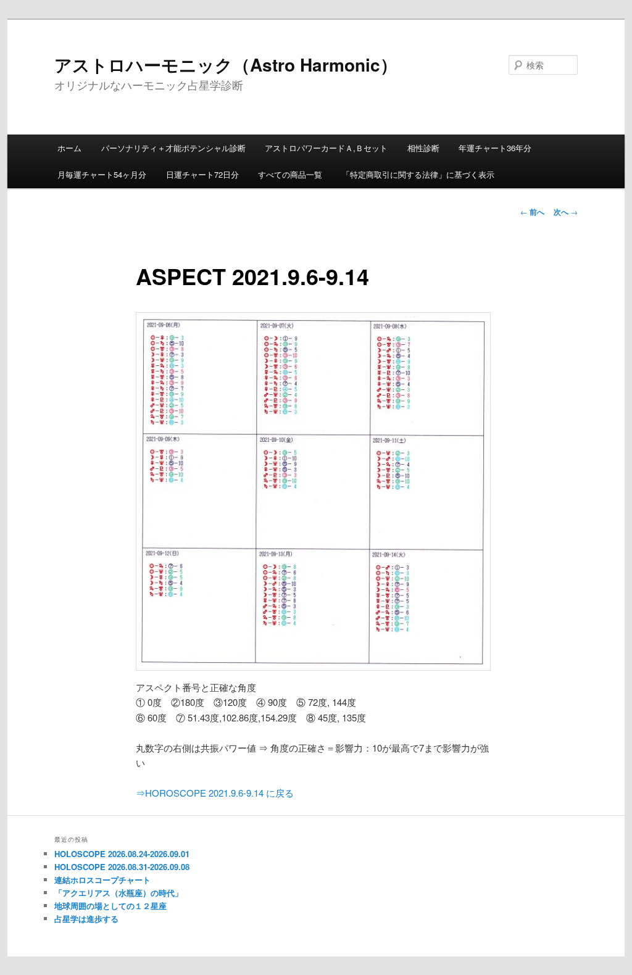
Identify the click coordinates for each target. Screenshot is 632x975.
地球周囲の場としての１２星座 (110, 905)
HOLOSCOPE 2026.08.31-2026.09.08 (121, 867)
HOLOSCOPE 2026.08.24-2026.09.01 (121, 854)
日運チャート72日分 (202, 174)
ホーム (69, 148)
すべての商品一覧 (290, 174)
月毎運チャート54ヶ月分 (101, 174)
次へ (566, 211)
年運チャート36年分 (495, 148)
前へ (532, 211)
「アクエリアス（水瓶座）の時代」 (118, 892)
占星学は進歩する (86, 918)
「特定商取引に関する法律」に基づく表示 (418, 174)
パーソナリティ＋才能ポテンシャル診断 (173, 148)
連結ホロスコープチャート (102, 880)
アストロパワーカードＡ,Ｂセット (326, 148)
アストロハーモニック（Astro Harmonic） (225, 64)
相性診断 (423, 148)
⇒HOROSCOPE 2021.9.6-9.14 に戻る (215, 792)
